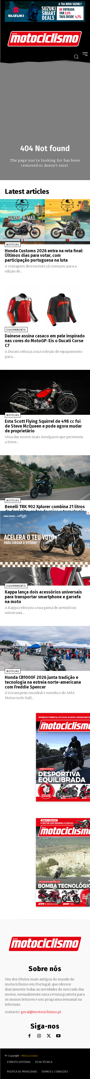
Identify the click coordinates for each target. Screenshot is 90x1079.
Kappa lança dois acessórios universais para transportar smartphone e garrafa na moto (43, 596)
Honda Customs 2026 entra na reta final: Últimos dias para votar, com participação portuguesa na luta (44, 255)
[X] (48, 1036)
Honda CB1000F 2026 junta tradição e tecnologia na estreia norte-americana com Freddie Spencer (43, 682)
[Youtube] (58, 1036)
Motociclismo (30, 1055)
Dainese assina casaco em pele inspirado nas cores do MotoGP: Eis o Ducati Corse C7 (45, 340)
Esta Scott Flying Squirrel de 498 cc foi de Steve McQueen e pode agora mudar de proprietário (43, 426)
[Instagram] (39, 1036)
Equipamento (16, 329)
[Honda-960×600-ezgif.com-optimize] (45, 566)
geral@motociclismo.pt (41, 1012)
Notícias (12, 244)
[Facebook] (29, 1036)
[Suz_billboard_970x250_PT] (45, 21)
